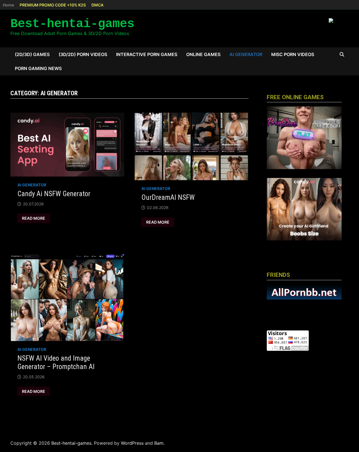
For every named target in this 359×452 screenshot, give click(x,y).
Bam (159, 443)
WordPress (132, 443)
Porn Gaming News (38, 68)
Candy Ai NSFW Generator (53, 194)
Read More (34, 218)
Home (8, 5)
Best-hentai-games (72, 24)
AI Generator (245, 54)
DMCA (97, 5)
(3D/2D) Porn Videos (83, 54)
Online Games (203, 54)
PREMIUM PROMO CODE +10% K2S (53, 5)
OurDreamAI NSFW (168, 197)
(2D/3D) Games (32, 54)
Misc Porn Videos (292, 54)
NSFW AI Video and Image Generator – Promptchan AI (56, 362)
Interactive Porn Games (146, 54)
